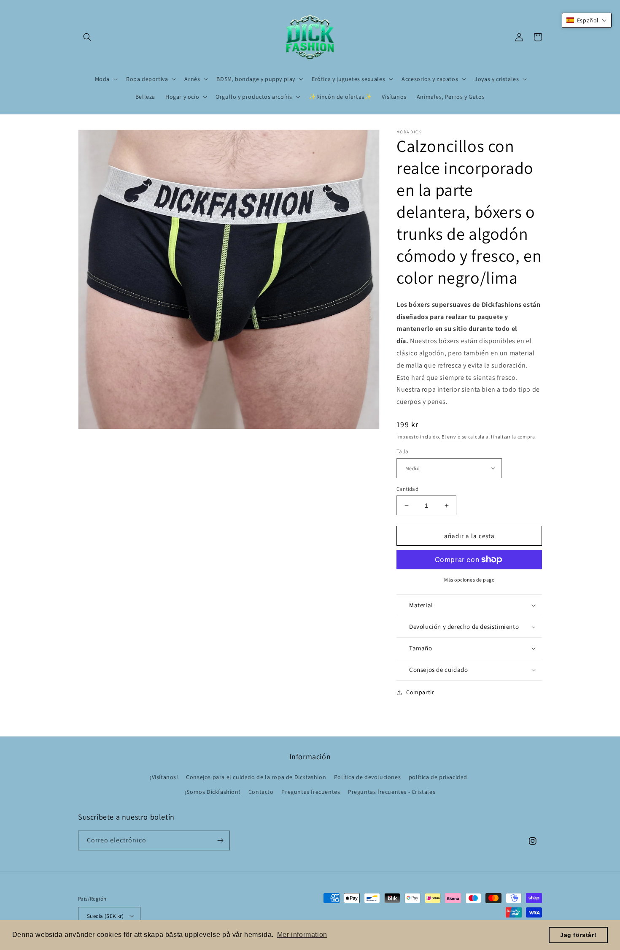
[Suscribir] (220, 840)
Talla (402, 451)
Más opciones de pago (469, 579)
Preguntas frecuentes (310, 792)
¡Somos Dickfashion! (212, 792)
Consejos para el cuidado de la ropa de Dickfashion (256, 777)
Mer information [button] (302, 934)
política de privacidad (438, 777)
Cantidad (407, 489)
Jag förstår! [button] (578, 934)
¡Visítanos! (164, 777)
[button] (87, 37)
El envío (451, 436)
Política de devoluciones (367, 777)
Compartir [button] (420, 692)
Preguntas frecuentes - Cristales (391, 792)
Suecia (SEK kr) (105, 916)
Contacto (261, 792)
